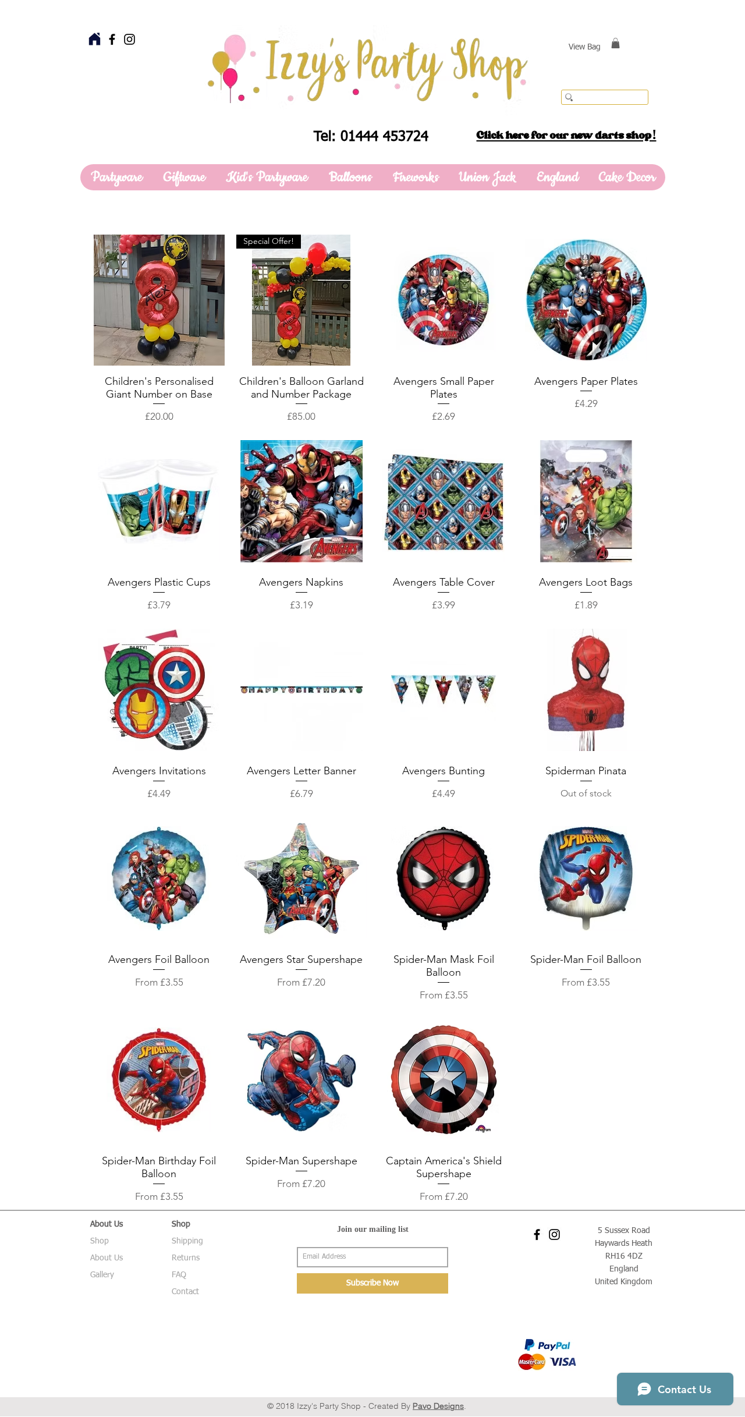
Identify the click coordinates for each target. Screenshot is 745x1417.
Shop (99, 1241)
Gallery (102, 1275)
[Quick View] (159, 300)
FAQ (179, 1275)
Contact (185, 1292)
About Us (106, 1258)
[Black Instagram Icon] (129, 39)
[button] (615, 43)
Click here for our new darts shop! (567, 135)
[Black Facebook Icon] (112, 39)
